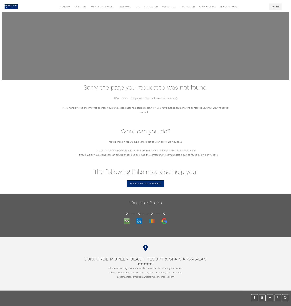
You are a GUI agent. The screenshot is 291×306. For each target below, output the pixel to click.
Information (187, 6)
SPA (138, 6)
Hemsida (65, 6)
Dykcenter (168, 6)
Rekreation (151, 6)
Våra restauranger (102, 6)
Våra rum (80, 6)
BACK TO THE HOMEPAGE (146, 183)
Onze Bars (125, 6)
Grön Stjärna (207, 6)
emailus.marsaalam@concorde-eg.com (153, 277)
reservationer (229, 6)
